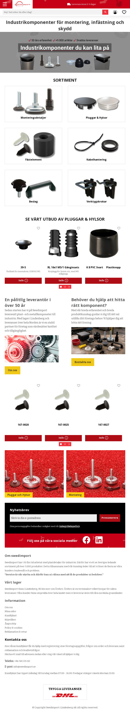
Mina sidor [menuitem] (115, 12)
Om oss (12, 370)
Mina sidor (10, 611)
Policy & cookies (13, 627)
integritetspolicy (69, 526)
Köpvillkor (10, 619)
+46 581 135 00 (22, 661)
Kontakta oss (83, 362)
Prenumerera (109, 518)
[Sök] (105, 12)
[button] (5, 5)
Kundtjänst (11, 615)
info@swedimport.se (24, 666)
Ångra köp (10, 623)
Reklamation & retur (16, 631)
